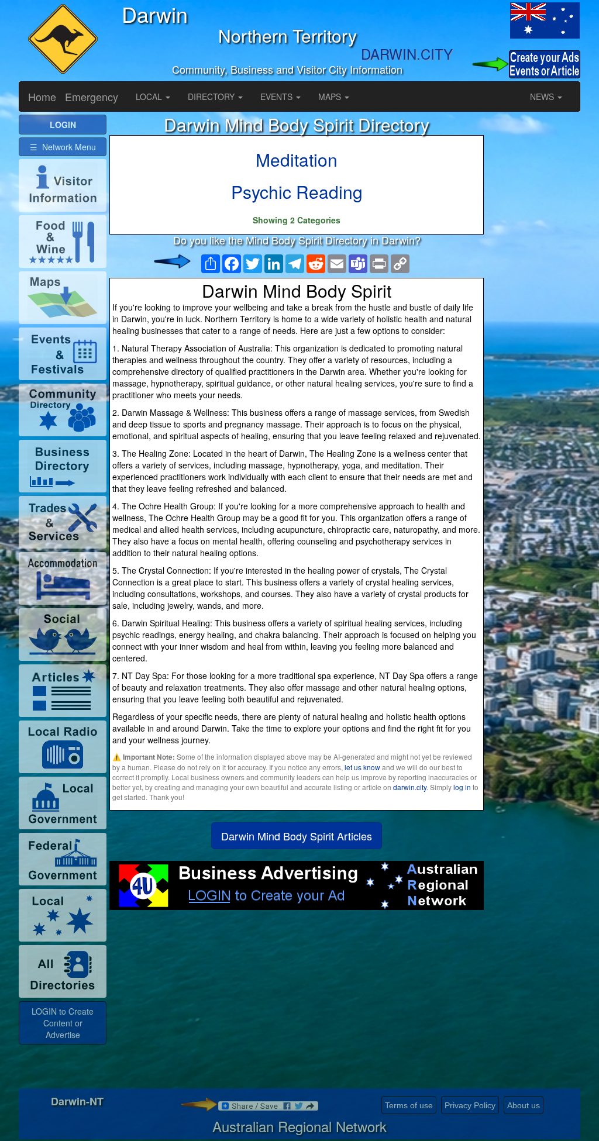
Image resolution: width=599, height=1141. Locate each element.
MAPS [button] (330, 96)
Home (42, 96)
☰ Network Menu (63, 147)
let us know (362, 767)
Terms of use (409, 1105)
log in (462, 787)
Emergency (91, 96)
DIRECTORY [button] (212, 96)
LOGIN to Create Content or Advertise (63, 1022)
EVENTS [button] (277, 96)
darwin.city (409, 787)
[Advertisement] (296, 1003)
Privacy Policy (470, 1105)
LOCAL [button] (150, 96)
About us (523, 1105)
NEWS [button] (543, 96)
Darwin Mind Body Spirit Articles (296, 835)
